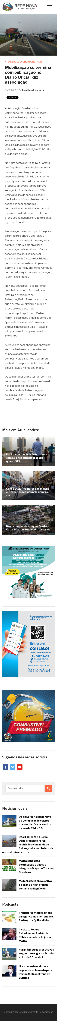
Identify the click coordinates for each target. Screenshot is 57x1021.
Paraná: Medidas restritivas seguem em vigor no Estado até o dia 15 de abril (36, 953)
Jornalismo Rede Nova (33, 90)
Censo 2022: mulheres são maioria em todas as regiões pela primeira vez (28, 492)
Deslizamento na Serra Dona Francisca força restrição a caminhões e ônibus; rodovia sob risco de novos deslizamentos (27, 844)
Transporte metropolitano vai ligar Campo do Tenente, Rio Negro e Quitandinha (36, 916)
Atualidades (12, 62)
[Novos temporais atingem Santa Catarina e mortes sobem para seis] (28, 519)
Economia (25, 62)
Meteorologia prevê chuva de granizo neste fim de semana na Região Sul (35, 884)
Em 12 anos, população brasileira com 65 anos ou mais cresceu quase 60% (26, 458)
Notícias (37, 62)
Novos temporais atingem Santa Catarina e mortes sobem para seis (28, 528)
